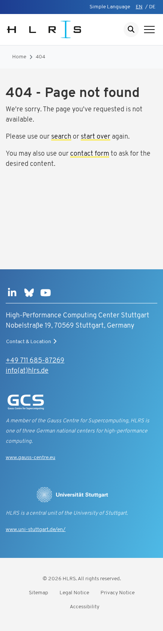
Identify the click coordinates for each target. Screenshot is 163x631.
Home (19, 57)
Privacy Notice (117, 593)
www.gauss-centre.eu (30, 458)
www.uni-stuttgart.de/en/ (36, 530)
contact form (89, 154)
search (61, 137)
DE (152, 7)
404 (40, 57)
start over (95, 137)
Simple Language (109, 7)
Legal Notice (74, 593)
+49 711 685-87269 (35, 361)
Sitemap (38, 593)
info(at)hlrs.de (27, 371)
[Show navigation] (149, 29)
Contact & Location (28, 342)
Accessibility (84, 607)
